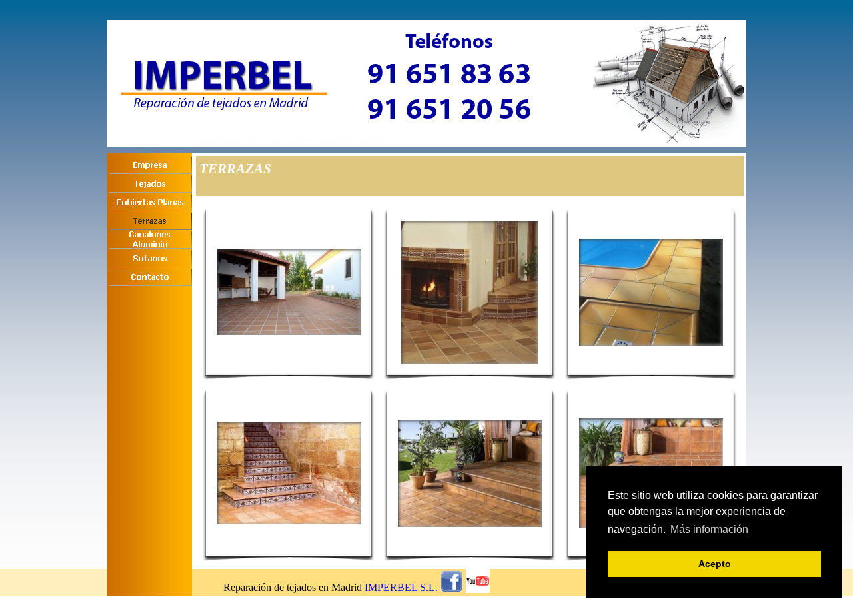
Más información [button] (709, 529)
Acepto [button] (714, 563)
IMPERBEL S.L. (401, 587)
